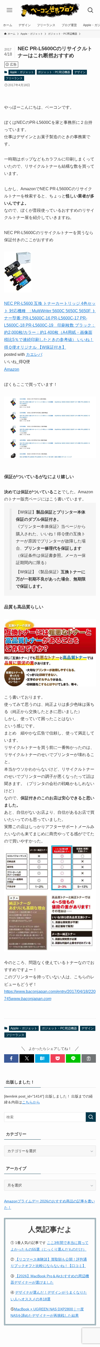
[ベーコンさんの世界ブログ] (50, 10)
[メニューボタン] (9, 10)
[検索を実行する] (91, 1117)
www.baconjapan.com (31, 999)
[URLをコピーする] (89, 1058)
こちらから (31, 1102)
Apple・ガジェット (22, 72)
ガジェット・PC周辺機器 (54, 72)
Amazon (11, 369)
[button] (11, 1058)
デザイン (80, 72)
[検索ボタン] (90, 10)
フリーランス (14, 78)
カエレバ (34, 354)
